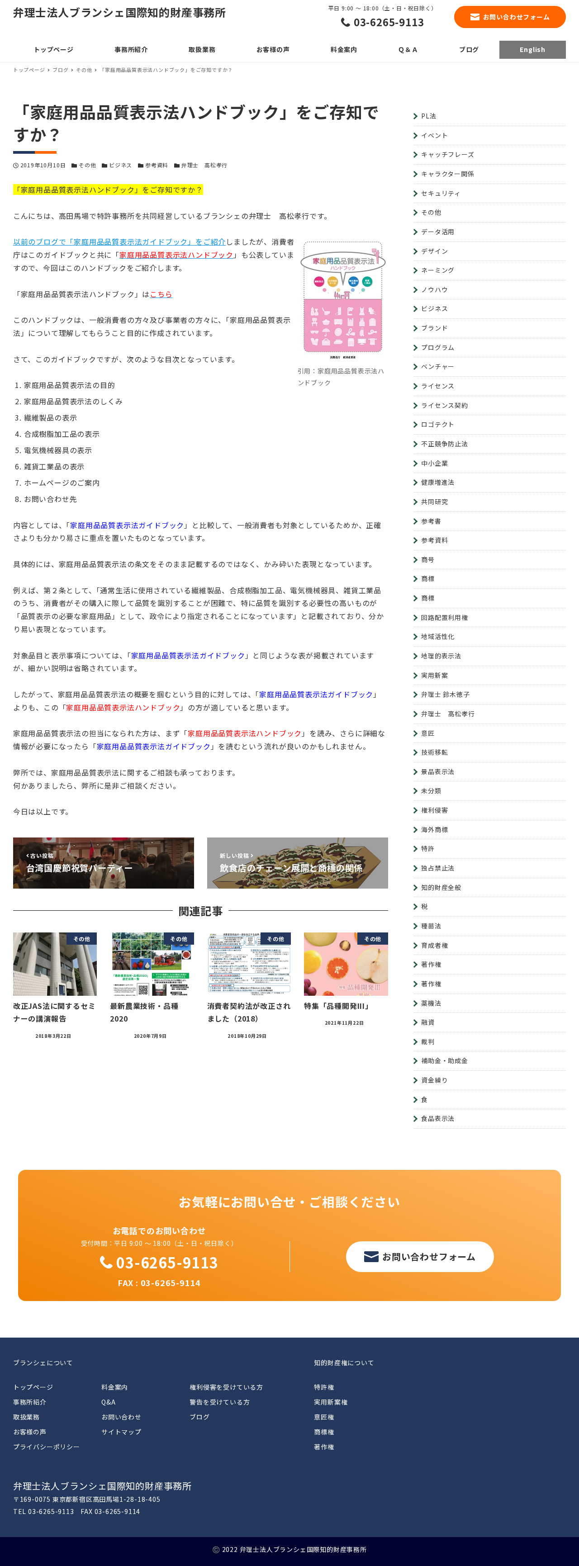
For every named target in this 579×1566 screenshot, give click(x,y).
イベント (434, 135)
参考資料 (156, 165)
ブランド (434, 327)
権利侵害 (434, 809)
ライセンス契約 (444, 405)
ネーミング (438, 269)
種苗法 (431, 925)
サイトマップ (121, 1431)
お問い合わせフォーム (516, 16)
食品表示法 (438, 1118)
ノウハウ (434, 289)
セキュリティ (441, 193)
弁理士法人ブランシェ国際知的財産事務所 (119, 12)
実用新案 (434, 675)
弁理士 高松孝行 (204, 165)
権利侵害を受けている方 (226, 1386)
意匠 (428, 733)
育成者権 (434, 945)
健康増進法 (438, 482)
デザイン (434, 250)
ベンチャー (438, 366)
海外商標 (434, 829)
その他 (87, 165)
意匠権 (324, 1416)
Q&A (108, 1401)
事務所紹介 (30, 1401)
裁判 (428, 1041)
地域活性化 (438, 636)
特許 (428, 848)
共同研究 (434, 501)
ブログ (199, 1416)
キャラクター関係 (447, 173)
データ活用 (438, 231)
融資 (428, 1022)
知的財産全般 (441, 887)
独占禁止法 (438, 867)
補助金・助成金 (444, 1060)
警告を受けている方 (220, 1401)
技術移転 (434, 752)
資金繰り (434, 1079)
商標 (428, 578)
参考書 (431, 520)
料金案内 (114, 1386)
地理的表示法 (441, 655)
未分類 (431, 790)
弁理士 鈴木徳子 (445, 694)
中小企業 (434, 463)
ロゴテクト (438, 424)
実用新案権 (330, 1401)
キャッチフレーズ (447, 154)
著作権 (431, 964)
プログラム (438, 347)
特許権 (324, 1386)
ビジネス (120, 165)
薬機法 (431, 1003)
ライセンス (438, 385)
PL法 (428, 115)
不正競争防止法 (444, 443)
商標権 (324, 1431)
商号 (428, 559)
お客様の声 (30, 1431)
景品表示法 (438, 771)
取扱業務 (26, 1416)
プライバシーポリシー (46, 1446)
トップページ (33, 1386)
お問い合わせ (121, 1416)
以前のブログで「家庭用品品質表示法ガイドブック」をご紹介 (119, 241)
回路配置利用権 (444, 617)
